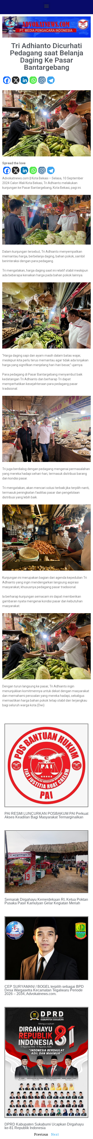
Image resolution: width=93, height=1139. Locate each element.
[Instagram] (42, 80)
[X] (15, 80)
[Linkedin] (24, 80)
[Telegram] (51, 80)
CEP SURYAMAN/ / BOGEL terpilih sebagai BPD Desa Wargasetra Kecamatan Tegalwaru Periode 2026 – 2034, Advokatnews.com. (44, 990)
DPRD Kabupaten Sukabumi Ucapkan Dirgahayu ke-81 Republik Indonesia (44, 1126)
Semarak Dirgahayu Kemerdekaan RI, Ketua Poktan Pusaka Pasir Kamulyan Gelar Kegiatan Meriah (46, 901)
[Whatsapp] (33, 80)
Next (55, 1134)
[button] (46, 6)
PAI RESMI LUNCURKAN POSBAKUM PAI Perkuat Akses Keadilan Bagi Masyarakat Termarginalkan (46, 815)
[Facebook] (7, 80)
